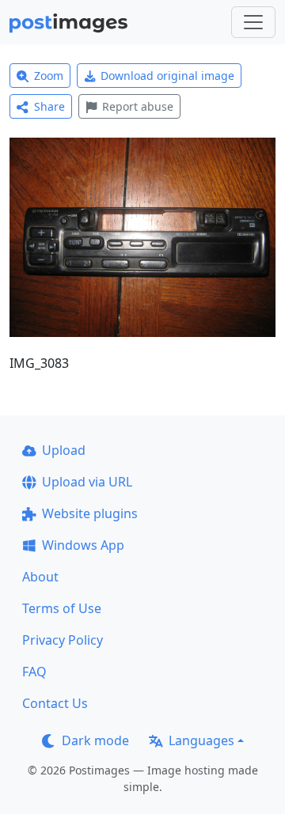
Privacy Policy (62, 640)
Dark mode (95, 740)
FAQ (34, 671)
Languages (201, 740)
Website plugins (90, 513)
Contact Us (55, 703)
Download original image (167, 75)
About (40, 576)
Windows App (83, 545)
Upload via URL (87, 481)
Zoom (48, 75)
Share (49, 106)
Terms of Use (61, 608)
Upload (64, 450)
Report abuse (137, 106)
